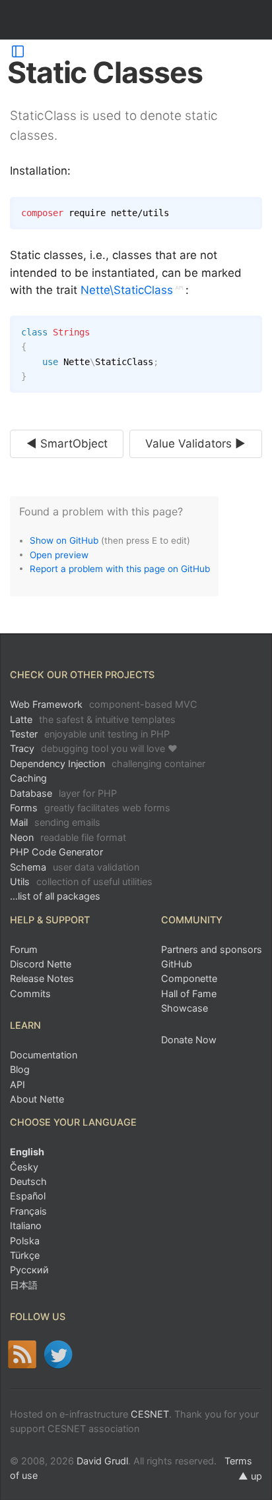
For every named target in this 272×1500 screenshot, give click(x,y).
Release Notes (42, 978)
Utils (81, 881)
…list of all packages (55, 896)
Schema (74, 867)
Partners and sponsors (211, 949)
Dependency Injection (107, 763)
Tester (90, 733)
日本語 (24, 1284)
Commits (30, 993)
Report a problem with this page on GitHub (120, 568)
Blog (20, 1069)
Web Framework (103, 704)
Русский (29, 1269)
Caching (28, 778)
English (27, 1151)
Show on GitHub (64, 540)
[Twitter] (58, 1354)
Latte (93, 719)
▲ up (250, 1476)
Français (28, 1211)
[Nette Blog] (22, 1354)
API (17, 1084)
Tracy (94, 748)
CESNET (150, 1414)
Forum (24, 949)
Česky (24, 1166)
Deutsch (28, 1181)
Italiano (26, 1225)
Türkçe (25, 1255)
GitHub (176, 963)
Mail (55, 822)
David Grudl (102, 1460)
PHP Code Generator (56, 851)
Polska (25, 1240)
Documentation (43, 1054)
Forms (90, 807)
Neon (68, 837)
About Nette (37, 1099)
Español (28, 1195)
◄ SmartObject (67, 443)
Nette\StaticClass (127, 290)
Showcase (184, 1008)
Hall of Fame (189, 993)
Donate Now (189, 1039)
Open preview (59, 554)
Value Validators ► (195, 443)
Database (63, 793)
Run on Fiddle (249, 329)
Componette (189, 978)
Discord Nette (40, 963)
